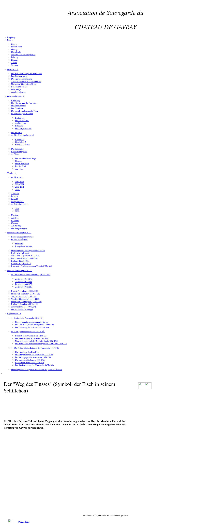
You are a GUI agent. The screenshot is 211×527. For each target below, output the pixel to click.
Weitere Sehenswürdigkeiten (23, 54)
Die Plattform (17, 108)
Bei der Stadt (20, 166)
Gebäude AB (20, 141)
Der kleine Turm (22, 120)
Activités (15, 193)
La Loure (15, 220)
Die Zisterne (16, 132)
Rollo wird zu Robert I (20, 252)
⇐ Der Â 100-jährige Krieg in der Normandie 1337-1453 (35, 347)
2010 (17, 210)
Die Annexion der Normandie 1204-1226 (32, 338)
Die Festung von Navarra (21, 78)
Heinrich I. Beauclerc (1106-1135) (25, 293)
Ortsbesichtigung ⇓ (16, 96)
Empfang (11, 37)
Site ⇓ (10, 39)
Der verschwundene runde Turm (24, 110)
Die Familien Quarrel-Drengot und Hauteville (34, 324)
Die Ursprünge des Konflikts (27, 351)
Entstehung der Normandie (22, 236)
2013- (17, 189)
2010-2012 (19, 186)
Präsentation (16, 46)
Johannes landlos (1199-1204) (23, 306)
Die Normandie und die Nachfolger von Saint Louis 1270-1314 (41, 343)
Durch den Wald (22, 163)
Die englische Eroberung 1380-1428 (30, 359)
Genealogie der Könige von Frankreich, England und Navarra (36, 369)
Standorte (19, 243)
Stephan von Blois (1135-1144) (24, 296)
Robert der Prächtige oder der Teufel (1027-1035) (31, 266)
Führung (14, 57)
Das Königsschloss (19, 76)
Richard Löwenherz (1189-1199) (24, 304)
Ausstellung (16, 225)
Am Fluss (19, 168)
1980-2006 (19, 181)
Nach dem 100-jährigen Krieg (23, 84)
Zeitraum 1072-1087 (23, 286)
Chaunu (14, 223)
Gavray (14, 49)
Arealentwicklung (18, 91)
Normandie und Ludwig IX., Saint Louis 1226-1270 (36, 340)
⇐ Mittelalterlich (19, 204)
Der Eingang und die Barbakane (24, 102)
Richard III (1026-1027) (21, 263)
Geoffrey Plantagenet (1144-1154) (25, 298)
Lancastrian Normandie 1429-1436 (29, 362)
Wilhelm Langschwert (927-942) (25, 255)
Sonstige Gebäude (22, 144)
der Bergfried (20, 123)
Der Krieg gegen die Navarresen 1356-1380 (33, 357)
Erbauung (19, 125)
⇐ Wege (15, 154)
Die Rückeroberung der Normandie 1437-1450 (34, 365)
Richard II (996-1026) (20, 260)
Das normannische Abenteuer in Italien (31, 321)
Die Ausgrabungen (19, 228)
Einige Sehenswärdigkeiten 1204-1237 (31, 335)
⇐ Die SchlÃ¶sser (19, 239)
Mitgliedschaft (17, 201)
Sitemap (14, 65)
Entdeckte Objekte (19, 151)
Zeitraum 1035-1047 (23, 278)
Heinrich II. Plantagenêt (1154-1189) (26, 301)
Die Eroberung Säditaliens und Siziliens (32, 327)
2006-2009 (19, 184)
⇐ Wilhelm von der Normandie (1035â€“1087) (31, 274)
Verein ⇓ (11, 172)
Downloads (16, 51)
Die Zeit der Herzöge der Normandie (26, 73)
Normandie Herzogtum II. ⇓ (19, 270)
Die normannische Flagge (22, 309)
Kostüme (15, 215)
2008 (17, 208)
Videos (14, 62)
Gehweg (18, 160)
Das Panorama (17, 148)
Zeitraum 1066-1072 (23, 284)
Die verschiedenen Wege (25, 158)
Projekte (14, 196)
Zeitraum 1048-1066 (23, 281)
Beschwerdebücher (19, 86)
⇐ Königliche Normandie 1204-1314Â (28, 331)
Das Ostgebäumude (23, 128)
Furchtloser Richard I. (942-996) (24, 258)
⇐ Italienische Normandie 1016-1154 (27, 317)
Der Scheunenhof (18, 105)
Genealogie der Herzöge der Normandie (28, 250)
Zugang (14, 43)
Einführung (19, 117)
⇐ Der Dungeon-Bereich (22, 113)
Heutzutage (16, 89)
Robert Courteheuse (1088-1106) (24, 291)
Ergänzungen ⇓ (14, 313)
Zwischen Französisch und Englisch (26, 81)
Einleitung (15, 100)
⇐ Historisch (17, 177)
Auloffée (15, 217)
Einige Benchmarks (23, 246)
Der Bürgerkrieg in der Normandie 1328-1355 (34, 354)
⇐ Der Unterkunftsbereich (22, 135)
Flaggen (14, 59)
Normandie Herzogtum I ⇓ (19, 232)
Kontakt (14, 198)
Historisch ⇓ (12, 69)
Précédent (24, 522)
